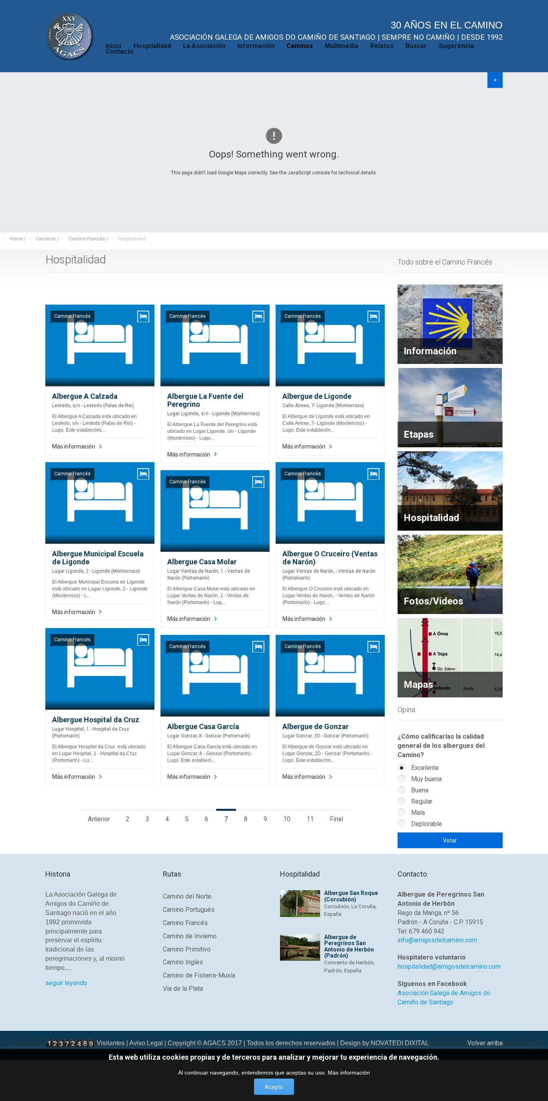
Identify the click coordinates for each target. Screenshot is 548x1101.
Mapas (418, 684)
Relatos (382, 45)
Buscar (416, 45)
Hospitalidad (152, 45)
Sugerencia (456, 45)
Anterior (99, 819)
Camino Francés (185, 923)
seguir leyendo (66, 983)
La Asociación (204, 45)
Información (255, 45)
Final (336, 819)
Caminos (299, 45)
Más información (73, 446)
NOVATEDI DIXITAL (400, 1043)
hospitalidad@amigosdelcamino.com (449, 966)
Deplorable (426, 824)
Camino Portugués (189, 909)
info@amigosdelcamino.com (437, 940)
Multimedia (341, 45)
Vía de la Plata (183, 988)
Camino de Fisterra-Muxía (199, 975)
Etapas (419, 434)
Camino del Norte (187, 896)
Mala (417, 812)
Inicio (114, 45)
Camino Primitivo (187, 949)
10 (286, 819)
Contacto (120, 51)
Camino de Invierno (190, 936)
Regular (421, 801)
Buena (419, 790)
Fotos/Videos (433, 601)
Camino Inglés (183, 962)
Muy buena (426, 779)
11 (310, 819)
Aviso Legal (146, 1043)
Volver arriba (485, 1043)
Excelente (424, 768)
